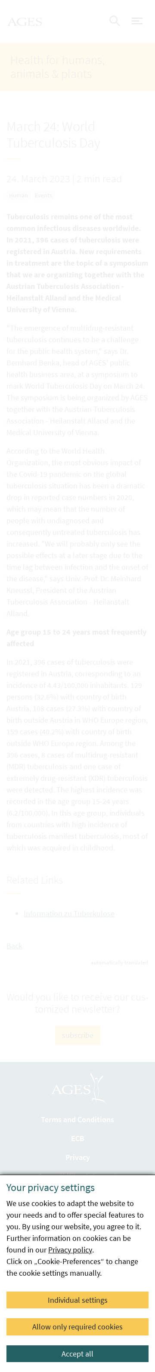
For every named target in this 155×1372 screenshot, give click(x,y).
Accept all (77, 1354)
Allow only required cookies (77, 1327)
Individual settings (78, 1300)
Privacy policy (70, 1250)
